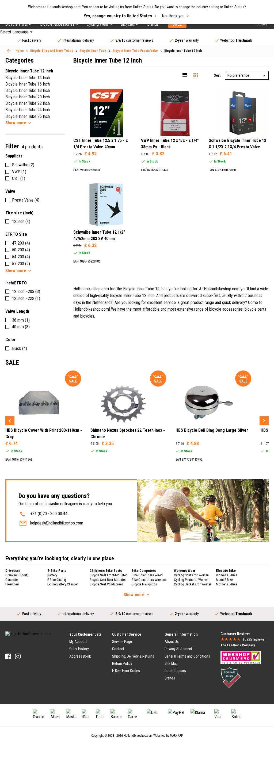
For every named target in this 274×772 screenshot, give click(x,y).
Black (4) (19, 348)
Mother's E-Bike (226, 584)
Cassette (11, 580)
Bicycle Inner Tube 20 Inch (27, 96)
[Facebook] (8, 656)
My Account (78, 641)
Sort (217, 75)
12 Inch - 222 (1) (26, 298)
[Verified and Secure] (230, 677)
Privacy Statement (178, 649)
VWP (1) (19, 171)
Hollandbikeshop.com (138, 736)
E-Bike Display (56, 580)
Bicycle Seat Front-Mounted (109, 575)
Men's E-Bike (224, 580)
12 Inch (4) (21, 221)
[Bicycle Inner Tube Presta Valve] (9, 50)
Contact (118, 649)
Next (264, 420)
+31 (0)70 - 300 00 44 (48, 513)
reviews (254, 639)
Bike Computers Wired (147, 575)
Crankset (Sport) (16, 575)
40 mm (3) (21, 326)
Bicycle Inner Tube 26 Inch (27, 116)
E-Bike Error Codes (126, 671)
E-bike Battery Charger (62, 584)
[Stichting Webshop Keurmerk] (240, 657)
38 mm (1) (21, 320)
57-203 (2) (21, 263)
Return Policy (122, 663)
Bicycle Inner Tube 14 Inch (27, 77)
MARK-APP (176, 736)
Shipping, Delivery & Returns (133, 656)
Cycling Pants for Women (191, 580)
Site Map (171, 663)
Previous (9, 420)
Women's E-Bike (226, 575)
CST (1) (18, 178)
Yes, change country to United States (118, 15)
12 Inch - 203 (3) (26, 291)
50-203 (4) (21, 249)
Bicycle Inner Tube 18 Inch (27, 90)
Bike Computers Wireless (149, 580)
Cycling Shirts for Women (191, 575)
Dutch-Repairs (175, 671)
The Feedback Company (237, 645)
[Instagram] (18, 656)
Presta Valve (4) (25, 200)
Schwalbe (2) (23, 164)
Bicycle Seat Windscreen (106, 584)
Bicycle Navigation (144, 584)
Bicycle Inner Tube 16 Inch (27, 84)
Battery (52, 575)
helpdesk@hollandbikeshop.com (56, 523)
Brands (170, 678)
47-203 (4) (21, 243)
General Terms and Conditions (187, 656)
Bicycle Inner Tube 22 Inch (27, 103)
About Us (172, 641)
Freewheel (12, 584)
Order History (79, 649)
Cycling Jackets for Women (193, 584)
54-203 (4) (21, 256)
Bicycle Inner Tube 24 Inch (27, 109)
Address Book (80, 656)
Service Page (122, 641)
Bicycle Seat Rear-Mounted (108, 580)
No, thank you (173, 15)
